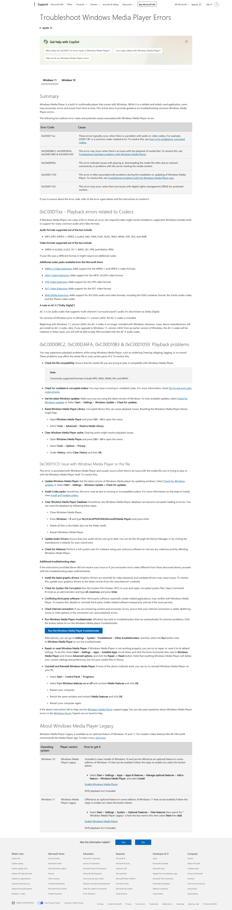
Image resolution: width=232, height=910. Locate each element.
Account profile (54, 858)
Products (80, 4)
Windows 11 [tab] (50, 80)
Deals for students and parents (95, 888)
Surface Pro (16, 858)
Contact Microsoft (114, 904)
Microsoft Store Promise (57, 888)
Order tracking (53, 878)
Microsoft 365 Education (92, 873)
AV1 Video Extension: (56, 288)
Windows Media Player (100, 709)
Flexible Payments (55, 894)
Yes (123, 842)
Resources (127, 4)
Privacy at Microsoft (195, 873)
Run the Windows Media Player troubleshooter (73, 630)
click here (100, 737)
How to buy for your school (93, 878)
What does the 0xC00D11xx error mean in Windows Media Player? (78, 50)
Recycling (180, 904)
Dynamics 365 (121, 868)
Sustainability (192, 894)
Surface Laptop (17, 863)
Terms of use (140, 904)
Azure (155, 858)
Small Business (121, 894)
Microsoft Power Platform (125, 878)
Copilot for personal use (21, 883)
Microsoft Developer (160, 863)
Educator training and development (96, 883)
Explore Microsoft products (22, 888)
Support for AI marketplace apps (165, 873)
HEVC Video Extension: (57, 275)
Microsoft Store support (57, 868)
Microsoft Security (123, 863)
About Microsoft (193, 863)
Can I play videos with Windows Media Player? (138, 50)
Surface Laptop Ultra (19, 868)
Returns (51, 873)
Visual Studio (158, 894)
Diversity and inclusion (196, 883)
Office (69, 4)
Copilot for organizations (21, 878)
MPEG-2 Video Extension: (58, 268)
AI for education (89, 894)
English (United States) (25, 902)
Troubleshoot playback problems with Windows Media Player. (112, 154)
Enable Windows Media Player (101, 784)
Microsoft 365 (57, 4)
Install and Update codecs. (65, 495)
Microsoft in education (91, 858)
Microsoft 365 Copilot (124, 888)
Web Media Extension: (57, 295)
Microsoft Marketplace (161, 883)
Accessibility (192, 888)
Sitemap (100, 904)
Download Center (55, 863)
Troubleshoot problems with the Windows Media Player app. (141, 177)
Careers (190, 858)
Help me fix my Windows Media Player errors (67, 58)
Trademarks (153, 904)
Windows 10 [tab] (68, 80)
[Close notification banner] (186, 41)
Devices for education (91, 863)
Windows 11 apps (18, 894)
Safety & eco (167, 904)
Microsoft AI (120, 858)
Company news (193, 868)
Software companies (160, 888)
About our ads (193, 904)
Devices (93, 4)
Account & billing (110, 4)
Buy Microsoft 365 (147, 4)
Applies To (47, 27)
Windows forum (62, 713)
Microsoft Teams (122, 883)
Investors (190, 878)
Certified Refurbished (56, 883)
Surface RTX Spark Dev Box (22, 873)
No (143, 842)
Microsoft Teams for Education (95, 868)
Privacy (128, 904)
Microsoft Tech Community (163, 878)
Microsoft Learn (159, 868)
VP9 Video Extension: (56, 281)
